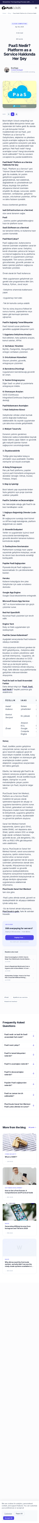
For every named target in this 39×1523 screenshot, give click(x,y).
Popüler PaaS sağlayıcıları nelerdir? (15, 1084)
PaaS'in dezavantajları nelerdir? (14, 1073)
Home (4, 13)
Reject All (19, 1513)
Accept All (8, 1518)
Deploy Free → (19, 937)
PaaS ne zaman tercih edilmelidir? (13, 1094)
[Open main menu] (36, 8)
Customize (8, 1513)
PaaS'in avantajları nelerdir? (16, 1064)
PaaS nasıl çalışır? (12, 1045)
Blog (9, 13)
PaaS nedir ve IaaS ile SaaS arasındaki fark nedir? (15, 1035)
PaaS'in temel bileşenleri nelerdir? (14, 1054)
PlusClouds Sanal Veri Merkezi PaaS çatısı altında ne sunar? (17, 1105)
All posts (31, 1127)
